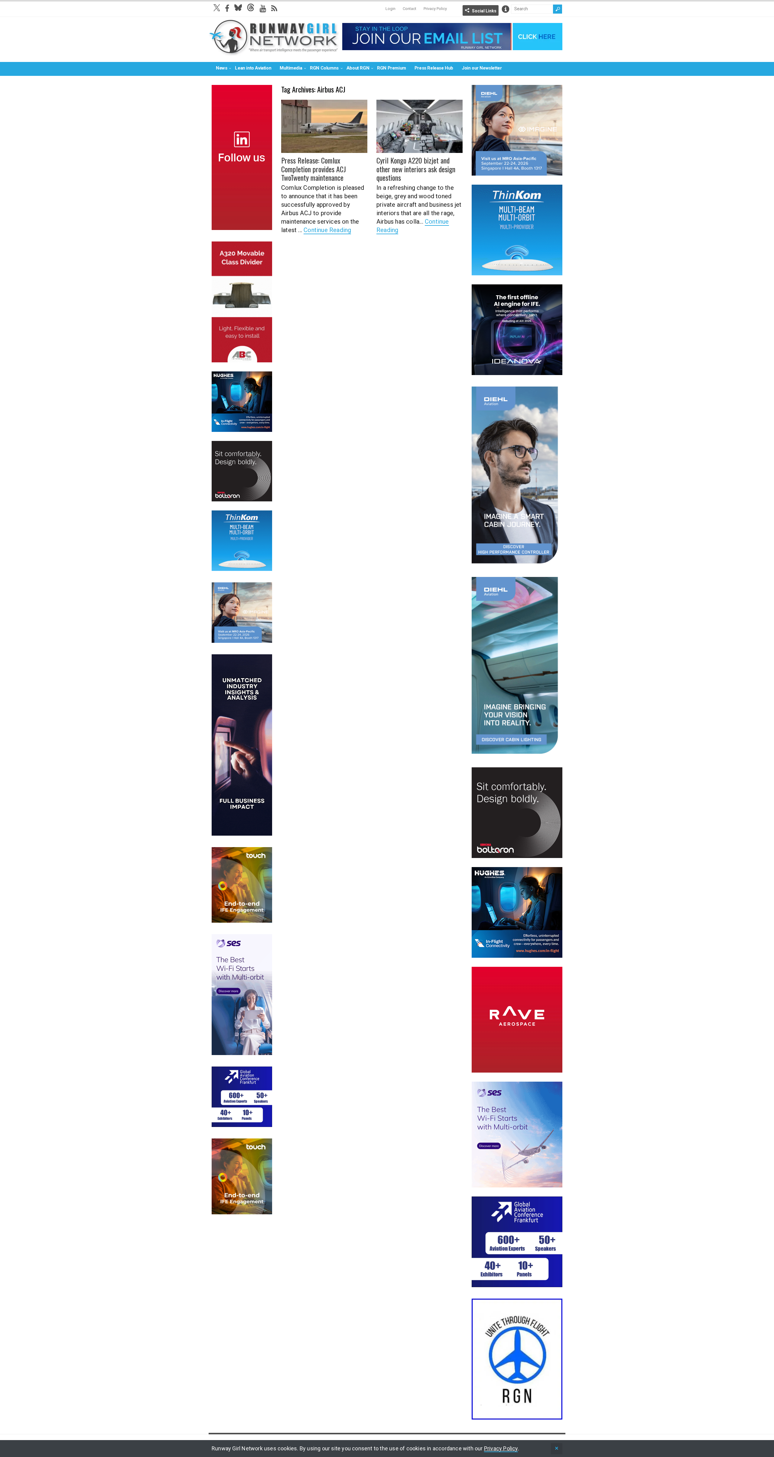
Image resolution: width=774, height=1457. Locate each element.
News (221, 68)
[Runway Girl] (274, 52)
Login (390, 8)
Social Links (484, 10)
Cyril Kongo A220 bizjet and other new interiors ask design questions (415, 169)
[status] (556, 1448)
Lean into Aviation (253, 68)
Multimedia (291, 68)
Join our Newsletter (482, 68)
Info (505, 9)
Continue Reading (327, 230)
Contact (409, 8)
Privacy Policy (435, 8)
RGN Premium (391, 68)
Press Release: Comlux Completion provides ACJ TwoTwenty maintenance (313, 169)
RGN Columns (324, 68)
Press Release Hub (434, 68)
